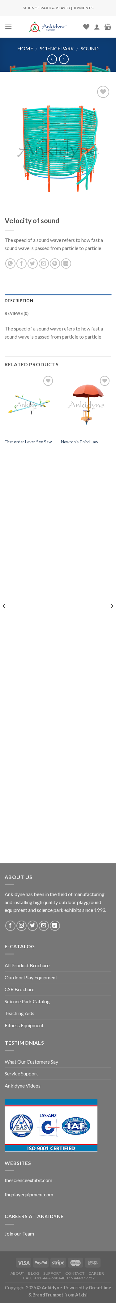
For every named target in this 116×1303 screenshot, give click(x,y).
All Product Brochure (27, 965)
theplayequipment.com (29, 1194)
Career (96, 1273)
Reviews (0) (16, 313)
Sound (90, 48)
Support (52, 1273)
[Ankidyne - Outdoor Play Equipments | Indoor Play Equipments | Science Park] (48, 27)
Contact (74, 1273)
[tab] (58, 300)
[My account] (97, 27)
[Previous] (4, 618)
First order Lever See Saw (28, 441)
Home (25, 48)
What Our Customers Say (31, 1062)
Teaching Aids (19, 1013)
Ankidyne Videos (23, 1085)
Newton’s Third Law (79, 441)
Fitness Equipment (24, 1025)
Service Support (21, 1073)
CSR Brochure (19, 989)
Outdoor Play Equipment (31, 977)
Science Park (57, 48)
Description (19, 300)
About (17, 1273)
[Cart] (107, 27)
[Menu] (8, 26)
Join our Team (19, 1233)
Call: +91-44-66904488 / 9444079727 (59, 1278)
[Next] (112, 618)
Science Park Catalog (27, 1001)
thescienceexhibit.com (28, 1180)
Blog (33, 1273)
